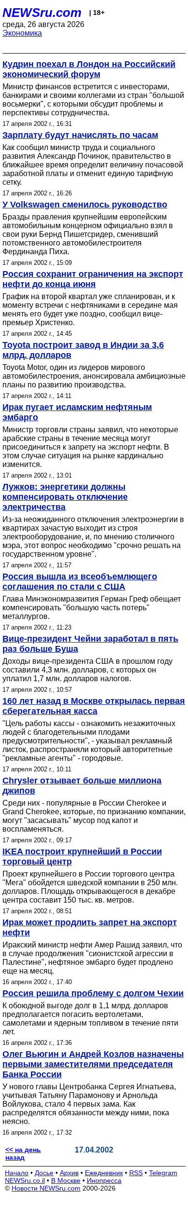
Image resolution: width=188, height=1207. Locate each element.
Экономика (22, 33)
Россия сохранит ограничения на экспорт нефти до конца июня (92, 279)
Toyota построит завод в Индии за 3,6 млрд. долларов (83, 350)
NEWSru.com (41, 12)
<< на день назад (23, 1153)
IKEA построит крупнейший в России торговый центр (82, 856)
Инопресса (104, 1180)
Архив (69, 1173)
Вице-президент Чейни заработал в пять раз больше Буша (90, 644)
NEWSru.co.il (25, 1180)
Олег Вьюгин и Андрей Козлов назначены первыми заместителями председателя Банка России (93, 1064)
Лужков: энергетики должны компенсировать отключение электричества (65, 497)
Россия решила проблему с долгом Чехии (93, 993)
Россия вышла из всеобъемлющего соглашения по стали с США (79, 581)
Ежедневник (104, 1173)
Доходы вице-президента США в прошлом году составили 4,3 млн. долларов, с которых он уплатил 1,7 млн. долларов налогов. (87, 670)
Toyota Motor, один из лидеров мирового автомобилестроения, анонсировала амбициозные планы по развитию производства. (94, 376)
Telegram (163, 1173)
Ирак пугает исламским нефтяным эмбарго (77, 412)
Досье (44, 1173)
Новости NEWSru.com (46, 1188)
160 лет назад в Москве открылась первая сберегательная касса (93, 706)
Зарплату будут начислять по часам (80, 135)
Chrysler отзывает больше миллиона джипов (81, 786)
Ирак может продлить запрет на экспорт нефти (89, 927)
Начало (16, 1173)
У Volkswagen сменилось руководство (84, 204)
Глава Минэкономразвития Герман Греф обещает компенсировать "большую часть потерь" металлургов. (91, 607)
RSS (136, 1173)
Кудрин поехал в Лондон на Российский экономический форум (88, 69)
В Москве (66, 1180)
